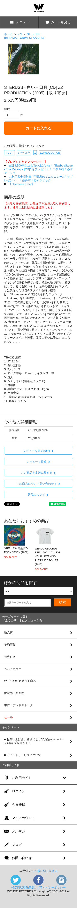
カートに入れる (39, 128)
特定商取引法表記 (22, 887)
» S (20, 34)
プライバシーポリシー (51, 887)
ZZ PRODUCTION (50, 152)
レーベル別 (24, 152)
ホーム (8, 34)
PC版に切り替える (45, 870)
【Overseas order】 (22, 184)
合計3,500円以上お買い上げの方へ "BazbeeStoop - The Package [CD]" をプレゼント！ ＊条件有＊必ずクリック (38, 169)
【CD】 (9, 152)
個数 (7, 109)
